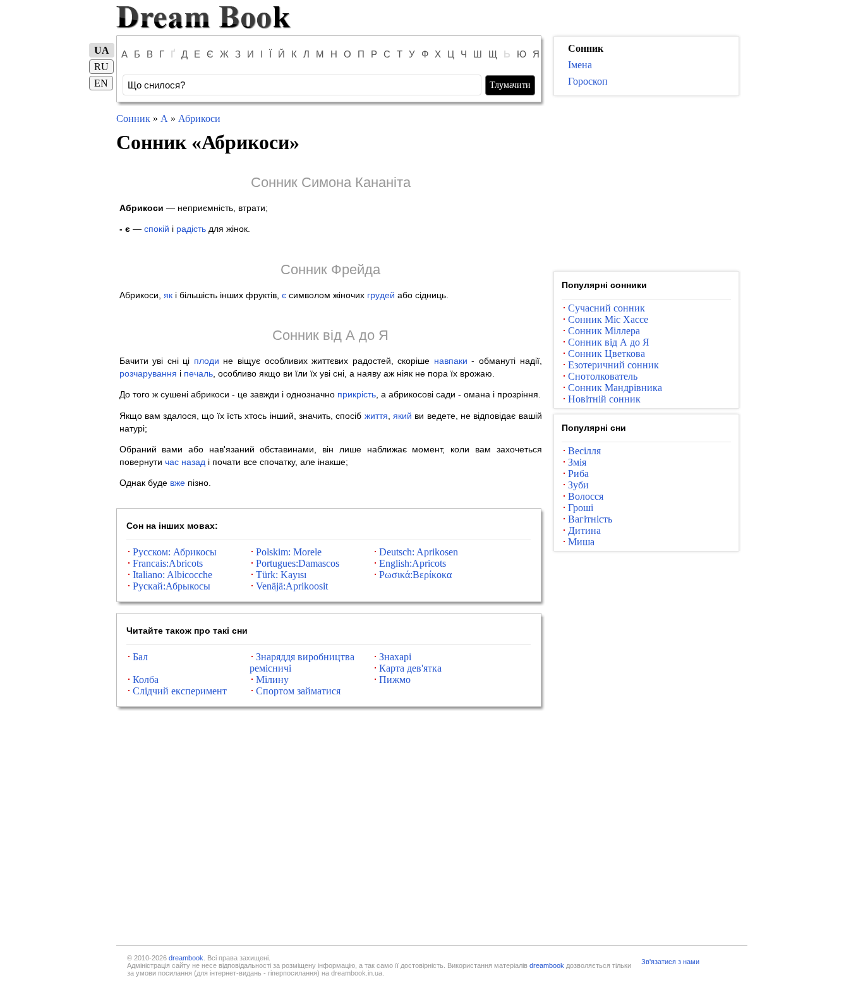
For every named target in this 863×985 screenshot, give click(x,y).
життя (376, 416)
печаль (198, 373)
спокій (156, 229)
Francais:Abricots (168, 563)
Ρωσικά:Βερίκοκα (415, 574)
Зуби (578, 485)
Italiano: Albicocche (172, 574)
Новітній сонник (604, 399)
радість (191, 229)
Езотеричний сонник (613, 365)
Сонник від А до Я (330, 335)
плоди (206, 361)
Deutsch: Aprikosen (418, 552)
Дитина (584, 530)
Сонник (133, 118)
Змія (577, 462)
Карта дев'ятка (410, 668)
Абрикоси (199, 118)
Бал (140, 656)
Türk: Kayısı (281, 574)
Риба (578, 473)
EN (101, 83)
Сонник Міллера (604, 330)
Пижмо (395, 679)
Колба (146, 679)
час (172, 462)
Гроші (580, 507)
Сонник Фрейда (330, 269)
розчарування (148, 373)
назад (193, 462)
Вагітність (590, 519)
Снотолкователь (602, 376)
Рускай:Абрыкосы (171, 586)
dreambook (186, 958)
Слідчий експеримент (180, 691)
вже (177, 483)
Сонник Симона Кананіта (331, 182)
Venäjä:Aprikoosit (292, 586)
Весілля (584, 450)
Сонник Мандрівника (615, 387)
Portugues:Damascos (297, 563)
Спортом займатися (298, 691)
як (168, 295)
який (402, 416)
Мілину (272, 679)
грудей (381, 295)
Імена (580, 64)
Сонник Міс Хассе (608, 319)
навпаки (451, 361)
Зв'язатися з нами (670, 961)
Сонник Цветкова (606, 353)
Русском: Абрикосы (175, 552)
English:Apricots (412, 563)
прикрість (356, 394)
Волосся (585, 496)
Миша (581, 541)
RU (101, 66)
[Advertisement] (646, 184)
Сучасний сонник (606, 308)
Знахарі (395, 656)
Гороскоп (588, 81)
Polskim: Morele (289, 552)
